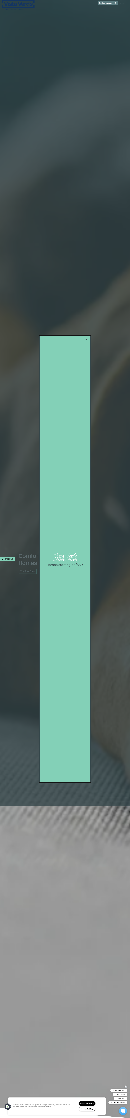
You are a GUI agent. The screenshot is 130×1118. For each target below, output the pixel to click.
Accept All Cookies (87, 1103)
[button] (8, 1106)
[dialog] (65, 559)
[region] (57, 1106)
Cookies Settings (87, 1109)
